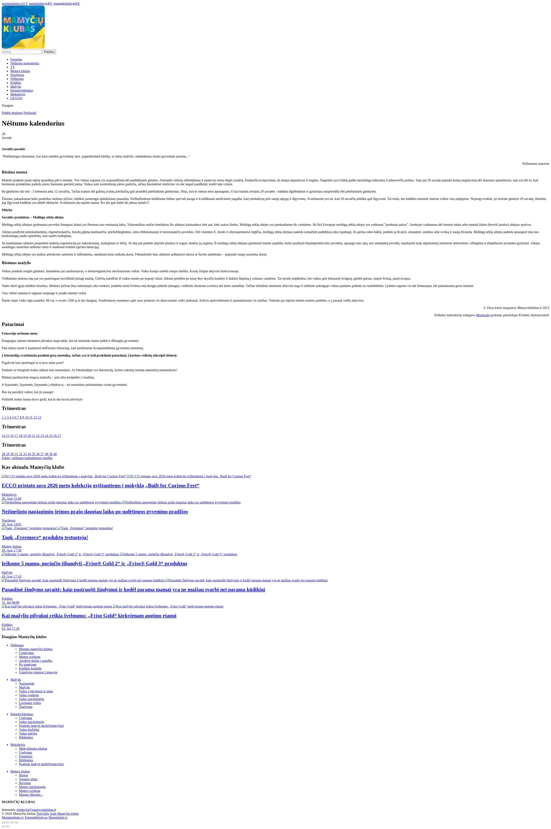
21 (34, 436)
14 (4, 436)
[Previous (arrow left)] (3, 826)
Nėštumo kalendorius (24, 63)
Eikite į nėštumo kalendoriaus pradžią (27, 458)
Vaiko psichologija (31, 699)
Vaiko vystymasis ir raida (36, 691)
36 (38, 454)
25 (51, 436)
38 (47, 454)
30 (12, 454)
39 (51, 454)
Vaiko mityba (28, 733)
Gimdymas (26, 653)
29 (8, 454)
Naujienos (17, 75)
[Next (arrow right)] (7, 826)
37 (42, 454)
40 (55, 454)
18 (21, 436)
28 (4, 454)
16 (12, 436)
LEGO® (16, 98)
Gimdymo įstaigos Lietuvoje (38, 672)
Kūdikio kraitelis (30, 668)
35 (34, 454)
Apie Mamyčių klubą (64, 813)
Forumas (16, 59)
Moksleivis (17, 94)
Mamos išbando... (31, 794)
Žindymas (26, 707)
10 (27, 417)
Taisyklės (42, 813)
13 (39, 417)
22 (38, 436)
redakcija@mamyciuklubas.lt (36, 810)
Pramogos (26, 756)
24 (47, 436)
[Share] (7, 822)
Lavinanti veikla (30, 703)
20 (30, 436)
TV (12, 67)
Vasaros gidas (28, 779)
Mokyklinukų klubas (33, 748)
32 (21, 454)
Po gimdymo (27, 664)
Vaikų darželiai (29, 729)
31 (17, 454)
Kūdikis (15, 82)
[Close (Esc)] (3, 822)
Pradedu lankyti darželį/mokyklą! (41, 726)
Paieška (49, 51)
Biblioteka (26, 737)
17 (17, 436)
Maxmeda (483, 315)
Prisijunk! (30, 113)
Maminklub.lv (58, 817)
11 (31, 417)
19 (25, 436)
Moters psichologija (32, 787)
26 (55, 436)
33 (25, 454)
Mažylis (15, 86)
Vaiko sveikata (29, 695)
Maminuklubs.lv (13, 817)
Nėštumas (17, 79)
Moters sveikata (29, 657)
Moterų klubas (20, 71)
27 (59, 436)
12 (35, 417)
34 (30, 454)
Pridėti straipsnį (12, 113)
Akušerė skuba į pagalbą (35, 660)
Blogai (23, 775)
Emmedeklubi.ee (36, 817)
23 (42, 436)
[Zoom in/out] (16, 822)
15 (8, 436)
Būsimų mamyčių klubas (36, 649)
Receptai (25, 783)
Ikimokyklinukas (21, 90)
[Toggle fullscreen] (12, 822)
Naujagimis (26, 683)
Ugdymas (25, 718)
